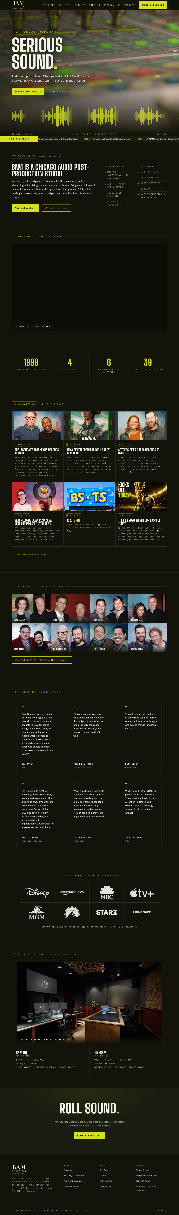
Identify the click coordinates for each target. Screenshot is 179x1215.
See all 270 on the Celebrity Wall (42, 660)
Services (49, 5)
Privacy (162, 1210)
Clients (80, 5)
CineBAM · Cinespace (74, 1181)
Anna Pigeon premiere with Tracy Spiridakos (88, 451)
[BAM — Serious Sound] (18, 5)
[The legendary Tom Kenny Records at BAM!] (37, 426)
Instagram (140, 1186)
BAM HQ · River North (74, 1175)
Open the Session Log (32, 554)
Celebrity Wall (106, 1181)
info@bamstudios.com (146, 1175)
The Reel (65, 5)
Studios (94, 5)
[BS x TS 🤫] (89, 496)
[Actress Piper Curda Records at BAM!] (141, 426)
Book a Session (153, 5)
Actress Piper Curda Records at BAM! (139, 451)
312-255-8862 (143, 1181)
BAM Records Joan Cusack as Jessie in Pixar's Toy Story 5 (33, 522)
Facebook (140, 1191)
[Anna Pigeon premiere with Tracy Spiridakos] (89, 426)
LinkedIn (152, 1186)
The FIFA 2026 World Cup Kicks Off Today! (140, 522)
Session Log (112, 5)
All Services (25, 208)
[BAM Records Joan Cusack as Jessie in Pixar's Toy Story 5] (37, 496)
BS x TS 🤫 (73, 520)
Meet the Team (71, 1187)
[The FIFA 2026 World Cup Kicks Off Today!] (141, 496)
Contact (129, 5)
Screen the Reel (28, 91)
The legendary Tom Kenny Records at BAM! (37, 451)
